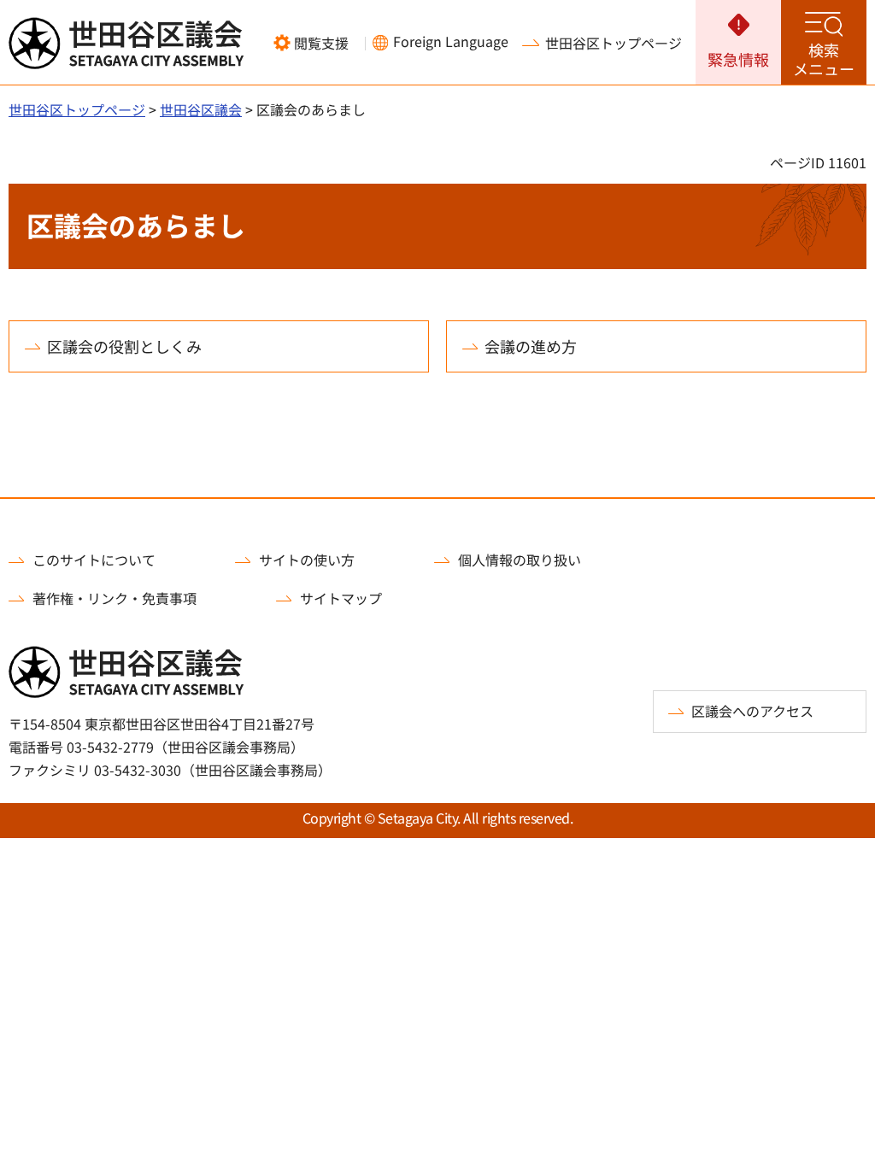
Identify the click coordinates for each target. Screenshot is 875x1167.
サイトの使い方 (307, 559)
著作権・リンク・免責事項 (114, 598)
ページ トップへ (831, 488)
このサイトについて (94, 559)
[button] (311, 43)
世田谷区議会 (201, 109)
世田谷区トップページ (613, 42)
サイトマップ (341, 598)
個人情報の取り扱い (519, 559)
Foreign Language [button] (450, 41)
